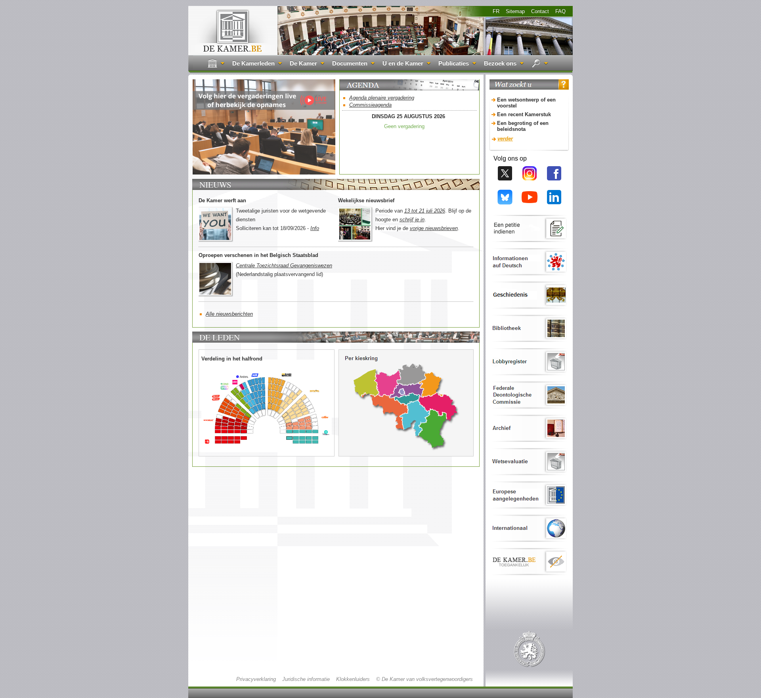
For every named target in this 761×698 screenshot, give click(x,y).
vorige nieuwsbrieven (434, 228)
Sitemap (515, 11)
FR (496, 11)
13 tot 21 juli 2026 (424, 211)
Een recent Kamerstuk (524, 114)
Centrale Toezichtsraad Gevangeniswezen (284, 265)
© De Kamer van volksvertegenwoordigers (424, 679)
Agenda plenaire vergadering (381, 98)
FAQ (560, 11)
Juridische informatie (306, 679)
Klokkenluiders (353, 679)
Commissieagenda (370, 105)
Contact (540, 11)
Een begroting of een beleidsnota (523, 126)
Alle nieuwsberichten (229, 314)
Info (314, 228)
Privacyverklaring (256, 679)
